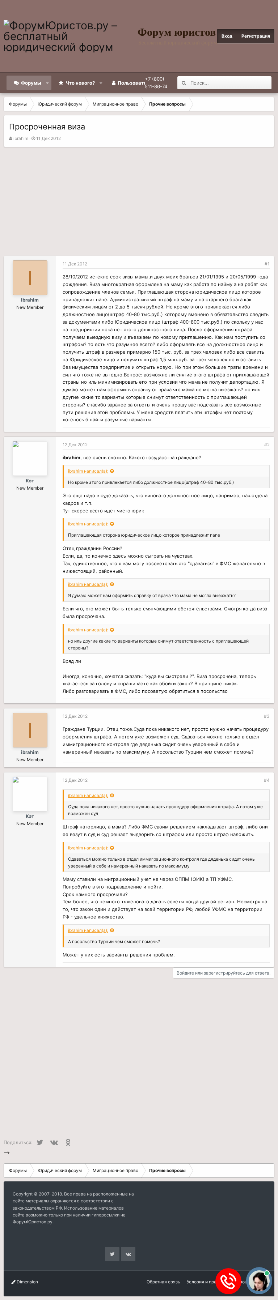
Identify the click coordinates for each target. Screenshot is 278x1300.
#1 (267, 264)
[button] (47, 83)
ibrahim (20, 138)
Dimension (27, 1281)
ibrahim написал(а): (88, 471)
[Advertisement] (139, 201)
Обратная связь (163, 1281)
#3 (267, 716)
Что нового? (80, 83)
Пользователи (135, 83)
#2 (267, 444)
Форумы (31, 83)
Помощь (242, 1281)
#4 (267, 780)
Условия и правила (207, 1281)
